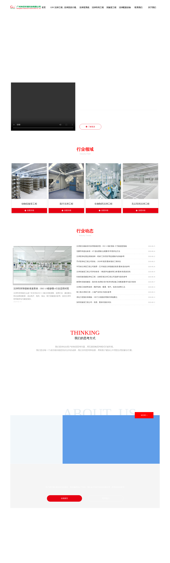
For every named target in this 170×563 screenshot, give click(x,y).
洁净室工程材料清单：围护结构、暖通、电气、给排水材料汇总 (100, 287)
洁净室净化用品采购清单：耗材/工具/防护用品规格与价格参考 (100, 256)
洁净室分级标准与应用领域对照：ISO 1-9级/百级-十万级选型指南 (101, 245)
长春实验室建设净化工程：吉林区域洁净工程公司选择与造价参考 (101, 277)
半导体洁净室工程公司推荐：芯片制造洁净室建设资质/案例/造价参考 (103, 266)
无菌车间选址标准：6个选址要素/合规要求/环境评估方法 (98, 250)
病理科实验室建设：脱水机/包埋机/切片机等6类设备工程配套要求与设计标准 (106, 282)
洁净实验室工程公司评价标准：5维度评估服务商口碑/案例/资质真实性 (103, 271)
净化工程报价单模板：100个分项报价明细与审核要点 (96, 297)
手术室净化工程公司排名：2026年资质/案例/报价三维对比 (98, 261)
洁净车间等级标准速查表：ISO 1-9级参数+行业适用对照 (41, 288)
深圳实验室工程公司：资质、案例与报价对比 (93, 303)
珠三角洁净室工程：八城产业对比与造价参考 (93, 292)
